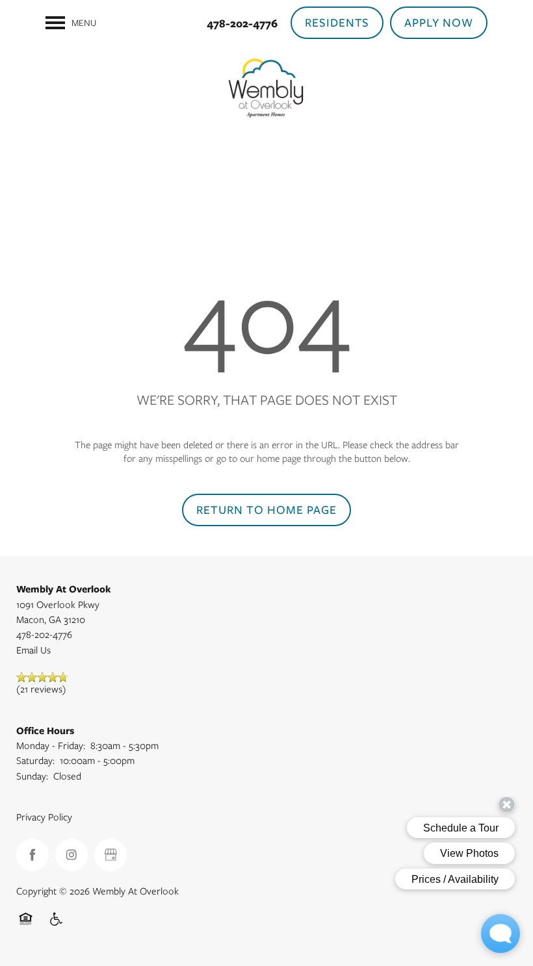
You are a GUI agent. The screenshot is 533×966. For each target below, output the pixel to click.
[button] (337, 22)
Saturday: (35, 761)
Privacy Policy (44, 817)
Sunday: (32, 776)
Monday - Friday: (50, 746)
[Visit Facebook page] (32, 855)
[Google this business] (110, 855)
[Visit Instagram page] (71, 855)
